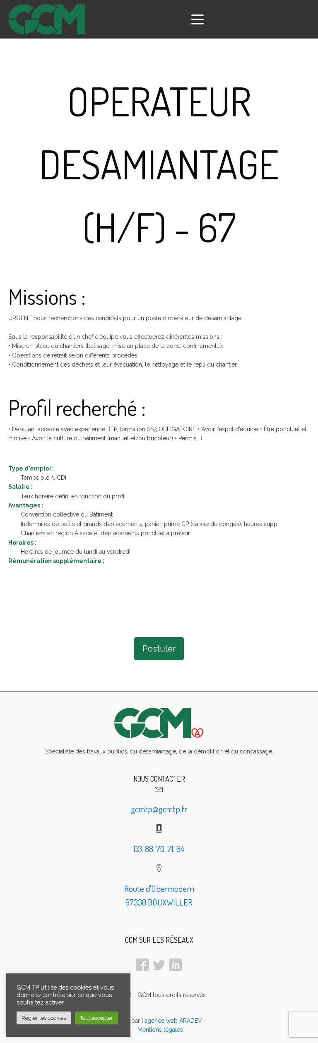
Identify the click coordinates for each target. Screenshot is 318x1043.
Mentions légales (160, 1029)
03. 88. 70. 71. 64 (159, 848)
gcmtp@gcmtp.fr (159, 808)
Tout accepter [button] (96, 1018)
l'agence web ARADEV (172, 1020)
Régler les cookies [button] (44, 1018)
